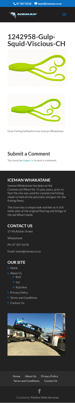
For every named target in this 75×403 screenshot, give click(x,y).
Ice (18, 282)
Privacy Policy (19, 292)
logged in (28, 160)
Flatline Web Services (45, 397)
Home (14, 268)
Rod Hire (21, 287)
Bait (18, 277)
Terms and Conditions (23, 297)
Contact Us (17, 303)
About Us (16, 273)
